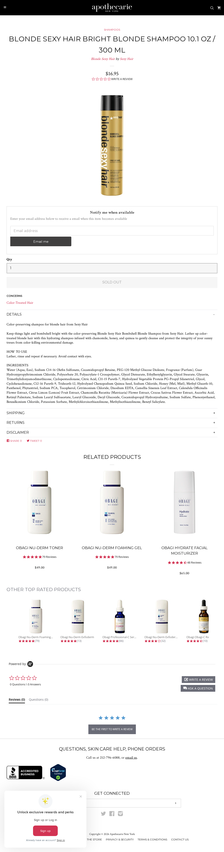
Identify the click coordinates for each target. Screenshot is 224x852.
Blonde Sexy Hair (103, 59)
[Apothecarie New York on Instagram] (120, 814)
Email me (41, 242)
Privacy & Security (120, 839)
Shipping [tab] (16, 413)
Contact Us (180, 839)
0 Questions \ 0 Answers (25, 684)
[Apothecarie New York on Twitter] (103, 814)
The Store (94, 839)
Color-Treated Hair (20, 302)
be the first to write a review (112, 729)
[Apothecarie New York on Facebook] (112, 814)
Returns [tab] (15, 423)
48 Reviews (194, 562)
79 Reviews (49, 557)
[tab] (17, 700)
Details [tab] (14, 314)
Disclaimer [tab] (18, 432)
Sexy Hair (126, 59)
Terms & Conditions (152, 839)
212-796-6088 (110, 757)
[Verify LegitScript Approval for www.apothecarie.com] (58, 780)
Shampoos (112, 29)
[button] (198, 688)
